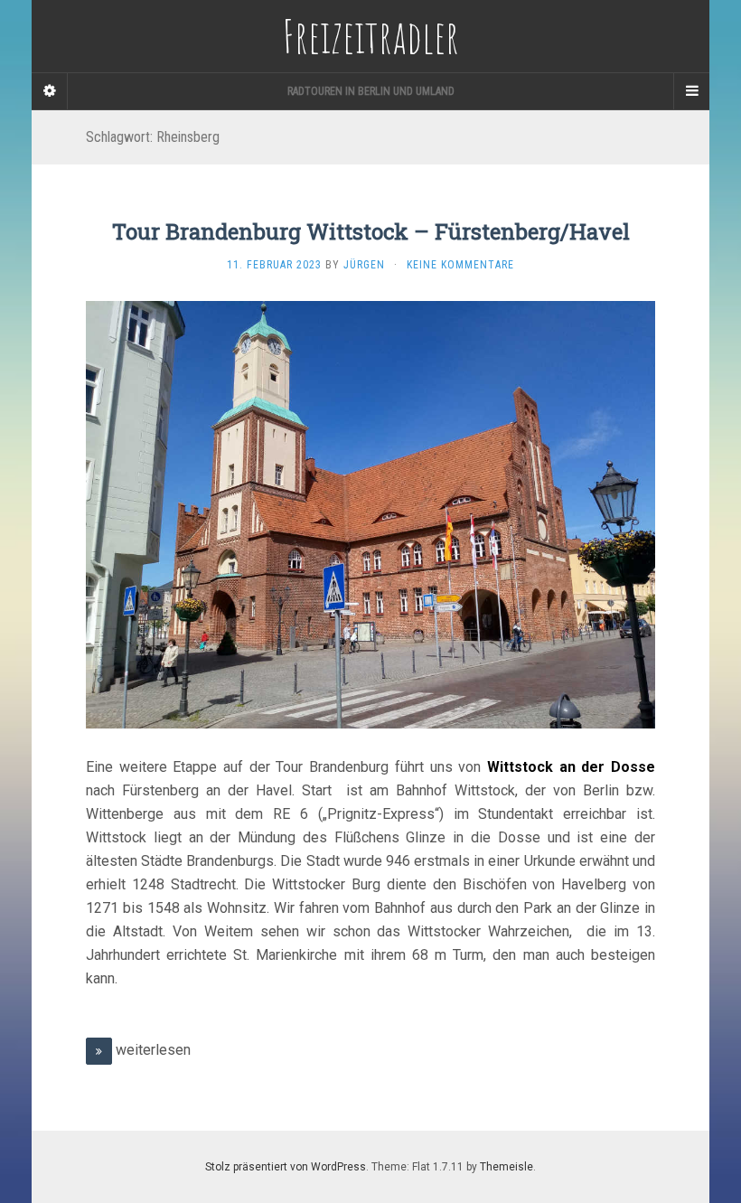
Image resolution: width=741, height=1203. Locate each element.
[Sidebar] (50, 91)
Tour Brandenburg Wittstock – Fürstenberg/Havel (371, 231)
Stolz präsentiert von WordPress (285, 1167)
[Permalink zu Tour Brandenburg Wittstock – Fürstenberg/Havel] (370, 513)
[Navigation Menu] (691, 91)
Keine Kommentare (460, 264)
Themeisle (506, 1167)
